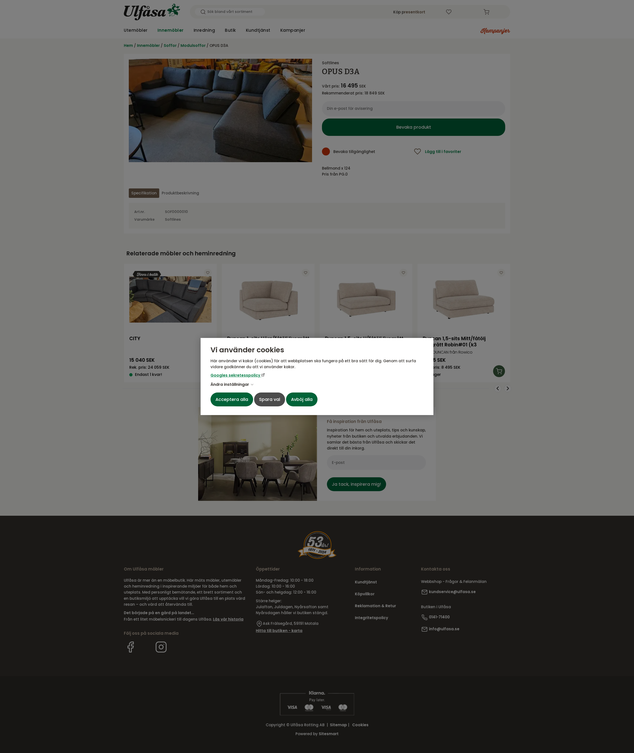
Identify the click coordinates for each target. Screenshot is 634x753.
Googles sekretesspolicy (236, 375)
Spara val (269, 399)
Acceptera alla (231, 399)
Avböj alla (302, 399)
